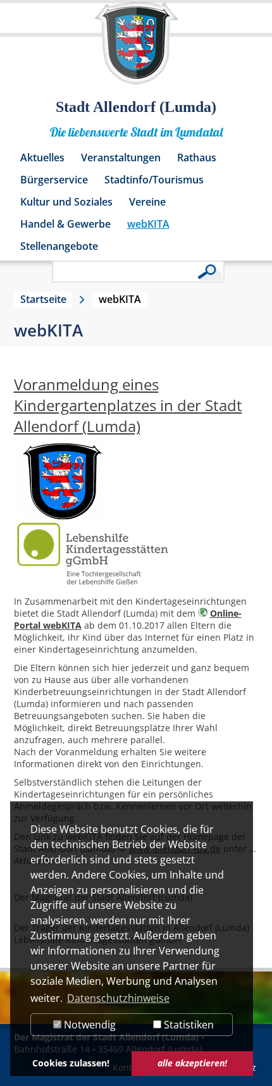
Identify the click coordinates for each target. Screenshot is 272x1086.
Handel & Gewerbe (65, 224)
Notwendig (88, 1025)
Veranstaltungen (121, 157)
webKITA (148, 224)
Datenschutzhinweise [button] (118, 998)
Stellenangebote (59, 246)
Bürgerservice (54, 180)
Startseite (43, 299)
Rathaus (196, 157)
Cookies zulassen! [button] (70, 1063)
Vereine (147, 202)
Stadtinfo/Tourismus (154, 180)
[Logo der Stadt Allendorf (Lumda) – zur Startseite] (136, 49)
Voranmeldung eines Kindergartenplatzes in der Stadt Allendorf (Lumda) (128, 405)
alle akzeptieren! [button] (192, 1063)
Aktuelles (42, 157)
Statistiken (187, 1025)
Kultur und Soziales (66, 202)
